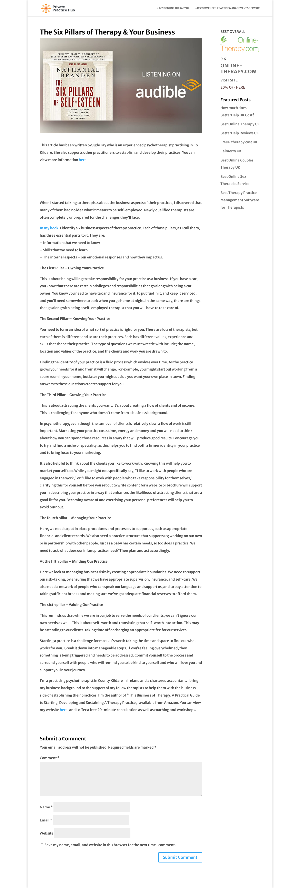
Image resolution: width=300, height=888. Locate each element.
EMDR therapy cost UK (239, 142)
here (83, 160)
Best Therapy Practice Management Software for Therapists (239, 199)
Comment (50, 758)
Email (46, 820)
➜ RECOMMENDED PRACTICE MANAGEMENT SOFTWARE (227, 8)
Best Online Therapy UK (240, 124)
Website (46, 833)
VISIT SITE (229, 80)
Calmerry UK (231, 151)
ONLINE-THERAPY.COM (238, 68)
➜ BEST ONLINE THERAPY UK (173, 8)
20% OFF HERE (232, 87)
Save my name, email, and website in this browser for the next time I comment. (110, 845)
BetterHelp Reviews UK (239, 133)
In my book (49, 228)
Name (46, 807)
